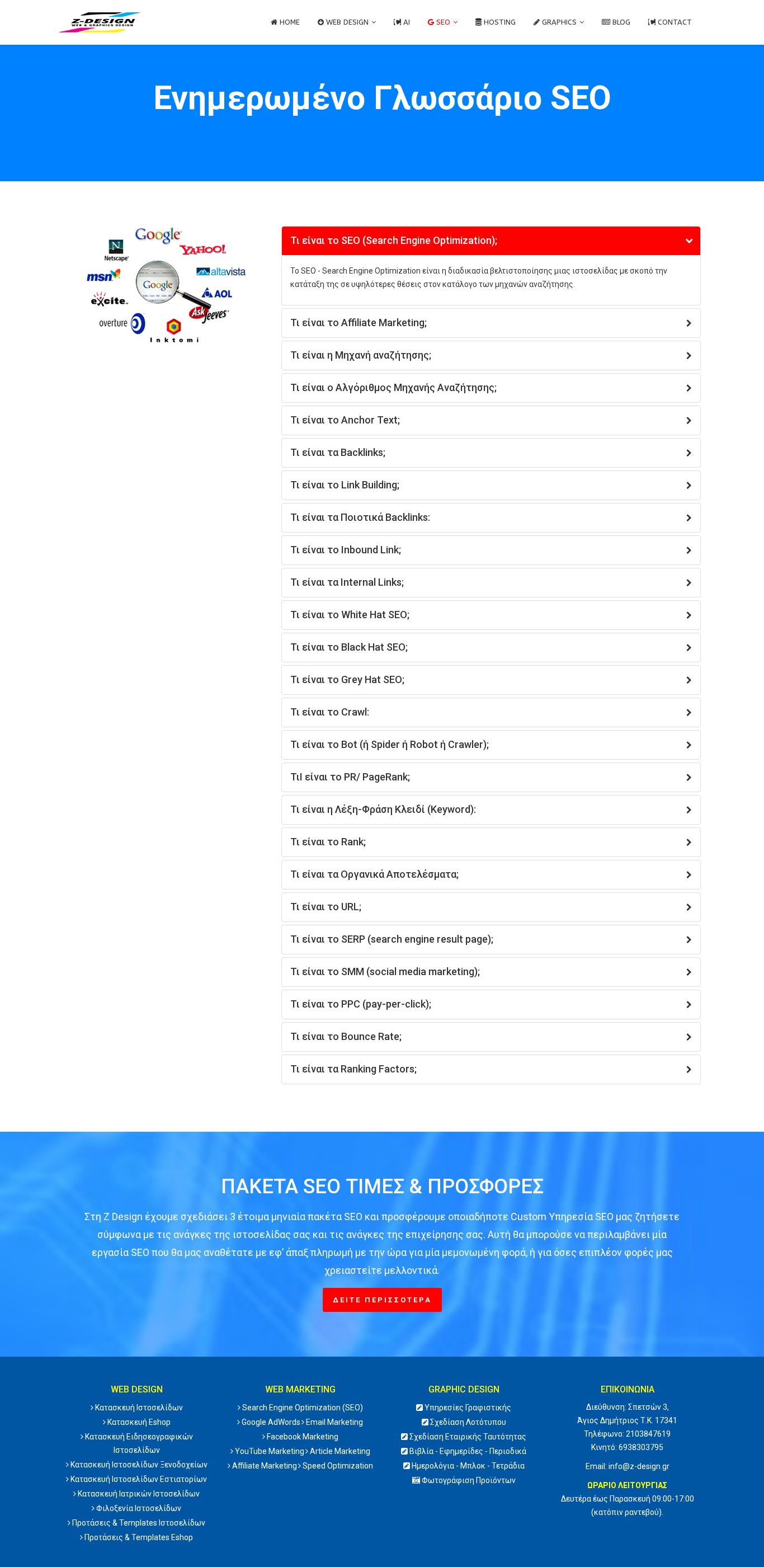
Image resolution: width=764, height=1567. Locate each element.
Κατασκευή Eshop (138, 1422)
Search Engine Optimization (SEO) (301, 1407)
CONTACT (673, 22)
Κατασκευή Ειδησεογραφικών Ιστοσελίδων (138, 1443)
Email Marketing (333, 1422)
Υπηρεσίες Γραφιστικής (467, 1407)
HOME (288, 22)
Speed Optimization (337, 1465)
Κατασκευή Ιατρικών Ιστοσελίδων (138, 1493)
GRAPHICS (558, 22)
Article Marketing (339, 1451)
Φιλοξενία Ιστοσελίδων (138, 1508)
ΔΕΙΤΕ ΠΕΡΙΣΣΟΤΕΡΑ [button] (382, 1300)
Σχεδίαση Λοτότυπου (467, 1422)
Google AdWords (270, 1422)
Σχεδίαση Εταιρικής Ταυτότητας (467, 1436)
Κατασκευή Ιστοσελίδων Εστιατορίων (138, 1479)
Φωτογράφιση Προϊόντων (468, 1480)
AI (405, 22)
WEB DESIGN (346, 22)
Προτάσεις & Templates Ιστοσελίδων (137, 1522)
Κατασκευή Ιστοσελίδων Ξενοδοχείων (138, 1464)
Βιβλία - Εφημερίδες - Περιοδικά (467, 1451)
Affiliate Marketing (263, 1465)
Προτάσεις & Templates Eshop (138, 1537)
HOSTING (499, 22)
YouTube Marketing (268, 1451)
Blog (620, 22)
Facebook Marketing (301, 1436)
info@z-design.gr (639, 1466)
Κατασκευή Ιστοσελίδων (138, 1407)
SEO (442, 22)
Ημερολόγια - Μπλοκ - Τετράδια (467, 1465)
